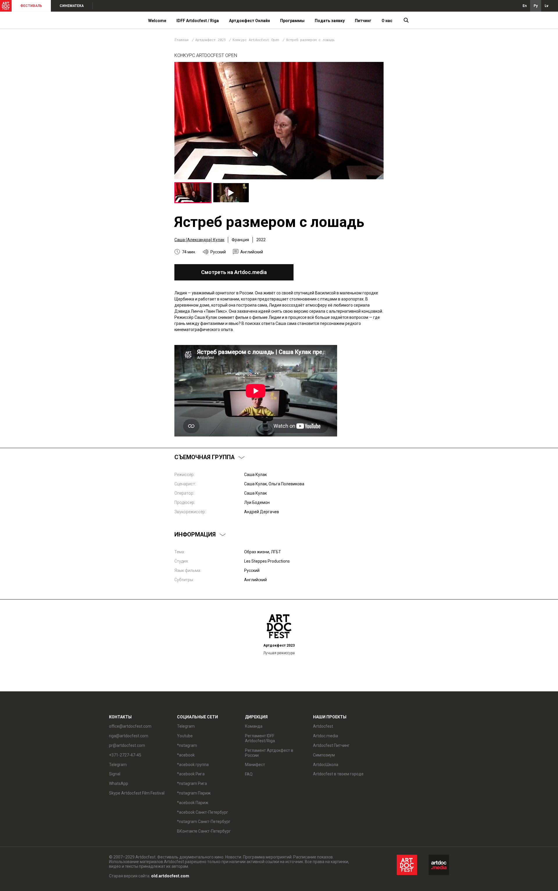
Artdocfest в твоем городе (338, 774)
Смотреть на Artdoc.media (234, 272)
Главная (181, 40)
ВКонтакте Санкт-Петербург (204, 831)
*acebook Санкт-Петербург (202, 812)
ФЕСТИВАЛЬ (31, 6)
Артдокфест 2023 (211, 40)
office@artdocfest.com (130, 726)
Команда (253, 726)
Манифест (255, 764)
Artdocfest (323, 726)
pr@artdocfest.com (127, 745)
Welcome (157, 20)
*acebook (186, 755)
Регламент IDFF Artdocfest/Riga (260, 738)
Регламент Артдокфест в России (269, 753)
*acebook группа (193, 764)
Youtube (185, 735)
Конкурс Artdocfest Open (257, 40)
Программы (292, 20)
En (525, 6)
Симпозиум (324, 755)
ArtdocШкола (325, 764)
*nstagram (187, 745)
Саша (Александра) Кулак (199, 239)
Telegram (186, 726)
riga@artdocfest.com (128, 735)
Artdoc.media (325, 735)
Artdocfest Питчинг (331, 745)
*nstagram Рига (192, 783)
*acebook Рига (191, 774)
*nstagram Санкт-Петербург (203, 821)
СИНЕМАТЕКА (72, 6)
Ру (536, 6)
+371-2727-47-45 (125, 755)
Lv (546, 6)
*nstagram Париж (194, 793)
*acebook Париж (192, 802)
